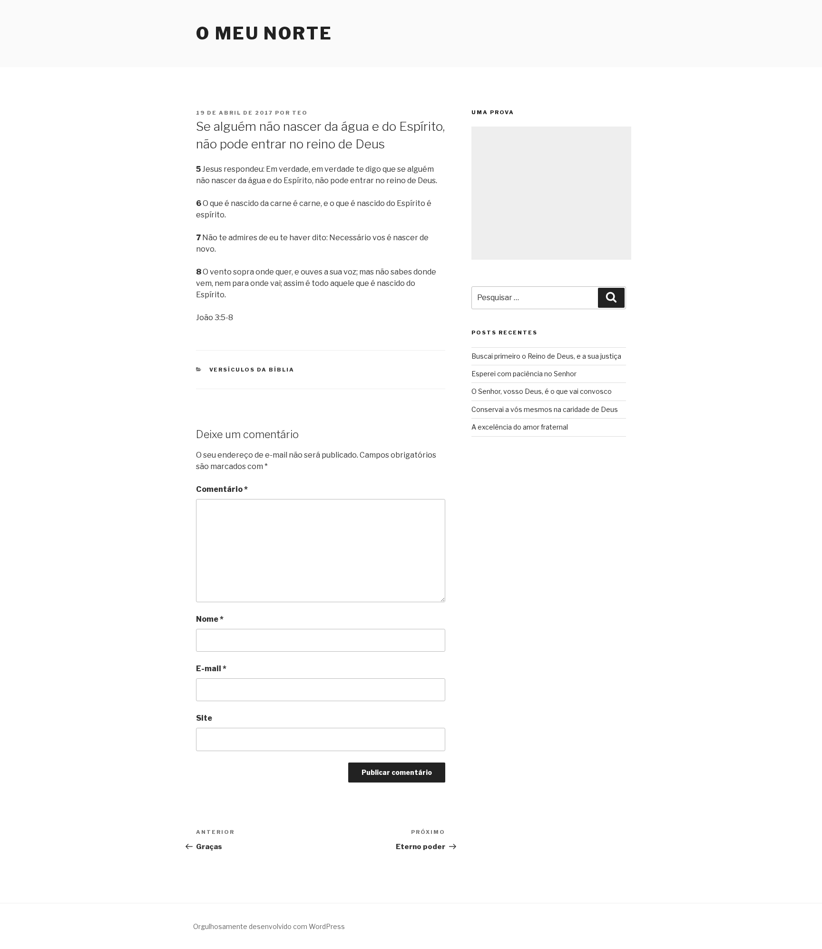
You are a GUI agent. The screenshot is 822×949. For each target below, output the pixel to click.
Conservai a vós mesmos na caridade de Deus (544, 409)
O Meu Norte (264, 33)
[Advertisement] (551, 193)
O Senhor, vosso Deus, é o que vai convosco (541, 391)
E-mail (211, 668)
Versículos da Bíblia (252, 369)
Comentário (222, 489)
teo (300, 112)
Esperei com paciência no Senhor (524, 374)
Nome (210, 619)
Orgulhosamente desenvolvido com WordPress (269, 926)
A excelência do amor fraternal (519, 427)
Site (204, 718)
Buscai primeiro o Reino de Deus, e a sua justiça (546, 356)
